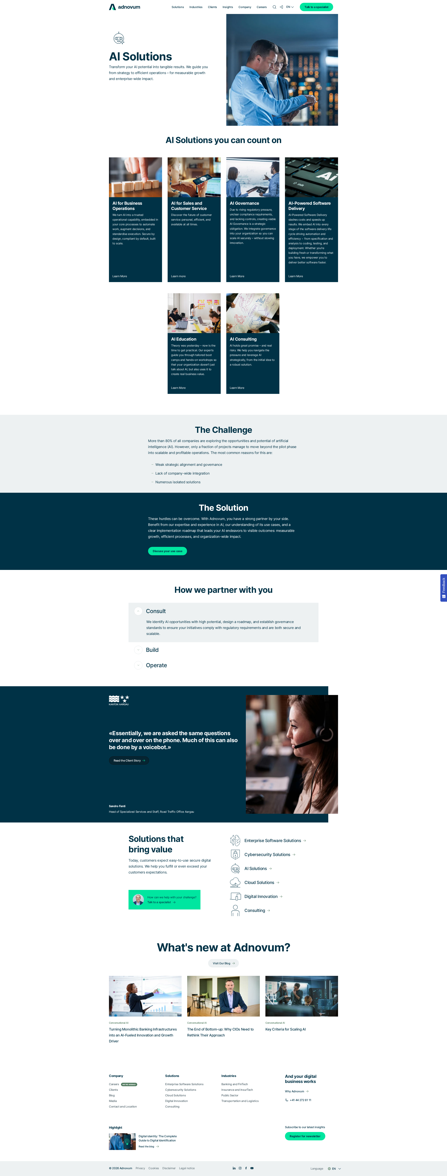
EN (288, 7)
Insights (228, 7)
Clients (212, 7)
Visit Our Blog (221, 963)
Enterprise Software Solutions (184, 1084)
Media (113, 1101)
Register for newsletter (305, 1136)
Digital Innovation (176, 1101)
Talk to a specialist (316, 7)
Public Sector (229, 1095)
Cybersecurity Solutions (180, 1089)
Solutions (178, 7)
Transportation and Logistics (240, 1101)
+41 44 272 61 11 (300, 1100)
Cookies (153, 1168)
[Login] (281, 7)
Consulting (172, 1106)
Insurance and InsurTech (237, 1089)
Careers (262, 7)
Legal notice (187, 1168)
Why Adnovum (294, 1091)
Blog (112, 1095)
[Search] (274, 7)
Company (245, 7)
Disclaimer (169, 1168)
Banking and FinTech (234, 1084)
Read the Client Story (127, 760)
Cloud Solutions (175, 1095)
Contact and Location (123, 1106)
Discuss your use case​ (167, 551)
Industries (195, 7)
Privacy (140, 1168)
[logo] (124, 7)
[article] (223, 455)
